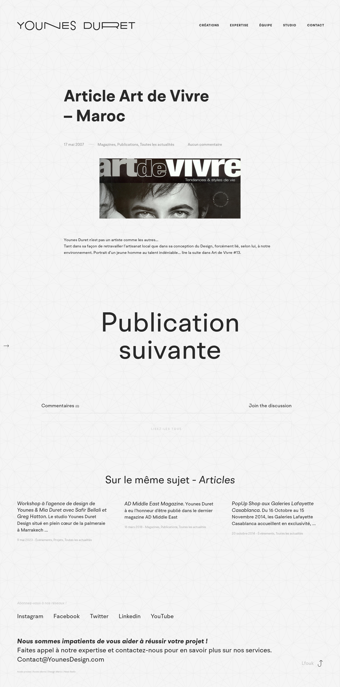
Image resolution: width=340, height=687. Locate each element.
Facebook (66, 616)
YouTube (162, 616)
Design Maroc (55, 671)
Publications (127, 145)
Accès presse (24, 671)
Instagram (30, 616)
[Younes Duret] (76, 25)
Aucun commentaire (205, 145)
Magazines (106, 145)
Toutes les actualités (157, 145)
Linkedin (130, 616)
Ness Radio (70, 671)
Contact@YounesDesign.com (60, 659)
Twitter (99, 616)
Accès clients (39, 671)
